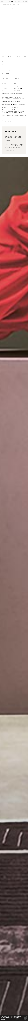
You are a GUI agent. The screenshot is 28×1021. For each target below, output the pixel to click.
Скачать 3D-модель (9, 70)
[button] (8, 56)
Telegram (15, 147)
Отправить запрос (9, 150)
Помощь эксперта (9, 67)
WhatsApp (9, 147)
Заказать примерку (9, 61)
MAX (18, 147)
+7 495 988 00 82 (18, 145)
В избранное (8, 64)
